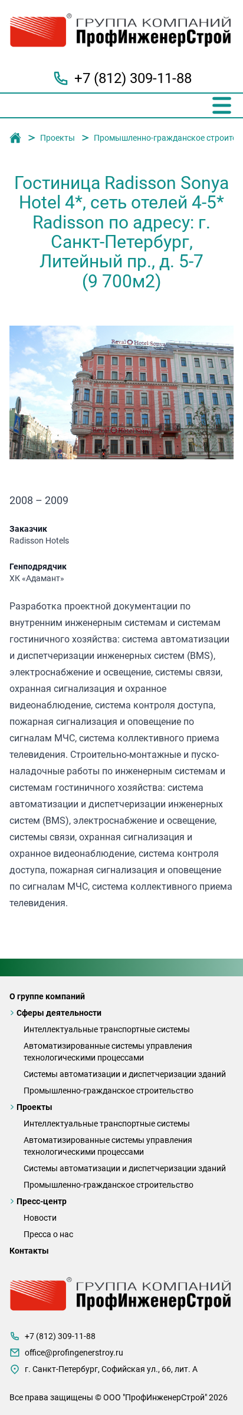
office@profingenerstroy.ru (74, 1352)
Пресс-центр (42, 1201)
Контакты (29, 1250)
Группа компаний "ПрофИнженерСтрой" (15, 138)
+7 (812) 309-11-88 (133, 78)
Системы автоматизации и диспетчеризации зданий (125, 1074)
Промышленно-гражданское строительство (108, 1090)
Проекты (57, 138)
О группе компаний (47, 996)
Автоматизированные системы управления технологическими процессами (108, 1051)
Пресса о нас (48, 1234)
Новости (40, 1217)
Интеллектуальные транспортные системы (107, 1029)
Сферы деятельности (59, 1013)
